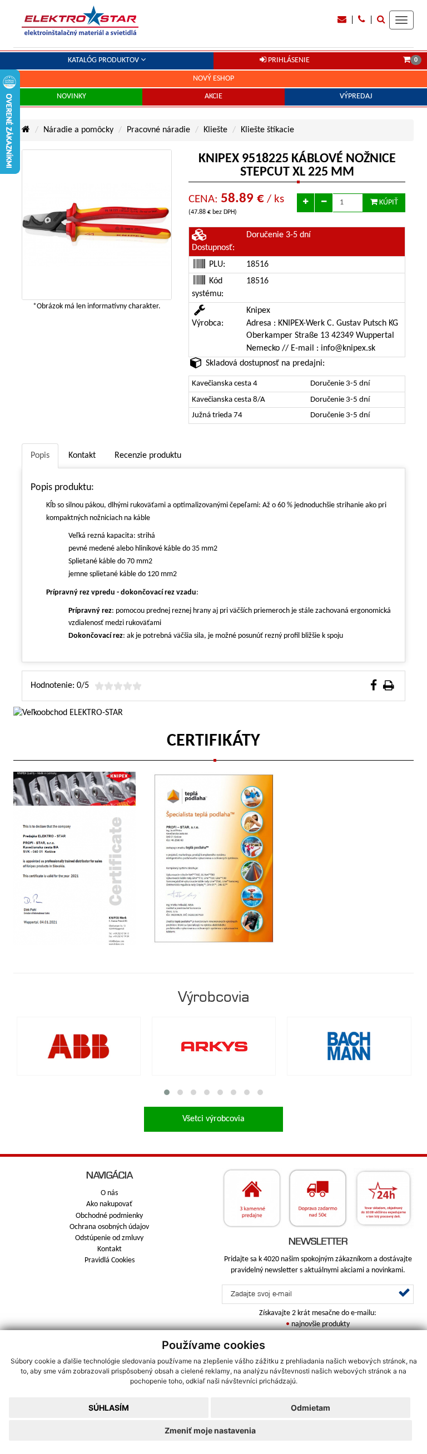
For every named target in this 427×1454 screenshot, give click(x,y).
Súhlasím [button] (108, 1407)
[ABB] (79, 1046)
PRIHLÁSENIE (288, 60)
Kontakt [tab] (82, 455)
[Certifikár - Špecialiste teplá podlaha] (213, 858)
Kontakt (109, 1249)
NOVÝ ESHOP (213, 78)
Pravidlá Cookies (110, 1260)
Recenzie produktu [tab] (148, 455)
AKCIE (213, 96)
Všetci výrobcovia (213, 1119)
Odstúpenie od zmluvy (109, 1238)
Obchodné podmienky (109, 1216)
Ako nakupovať (109, 1204)
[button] (166, 1092)
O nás (109, 1193)
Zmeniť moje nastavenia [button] (210, 1430)
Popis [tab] (40, 455)
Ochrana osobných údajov (109, 1227)
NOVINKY (71, 96)
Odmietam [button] (310, 1407)
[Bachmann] (349, 1046)
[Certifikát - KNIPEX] (74, 858)
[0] (406, 60)
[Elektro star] (80, 21)
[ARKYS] (214, 1046)
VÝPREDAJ (356, 96)
